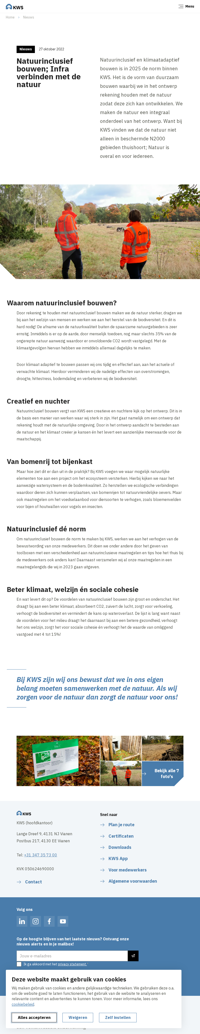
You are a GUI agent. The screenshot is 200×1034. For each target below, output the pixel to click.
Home (10, 17)
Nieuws (28, 17)
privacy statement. (72, 964)
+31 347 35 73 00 (40, 855)
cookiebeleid (23, 1004)
